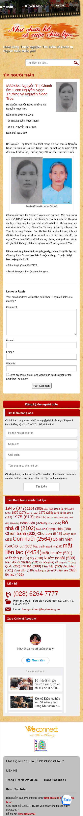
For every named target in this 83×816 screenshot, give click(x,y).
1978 (63, 517)
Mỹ (36, 558)
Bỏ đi (41, 529)
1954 (35, 508)
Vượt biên (24, 570)
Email (10, 352)
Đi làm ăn (65, 570)
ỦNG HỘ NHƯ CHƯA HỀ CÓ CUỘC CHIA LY (35, 761)
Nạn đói (15, 562)
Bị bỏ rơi (52, 523)
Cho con (49, 533)
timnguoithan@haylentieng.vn (41, 609)
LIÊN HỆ (11, 770)
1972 (46, 512)
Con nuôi (32, 539)
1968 (61, 508)
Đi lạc (14, 574)
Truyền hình (33, 6)
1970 (19, 512)
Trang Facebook (55, 779)
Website (10, 363)
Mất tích (17, 558)
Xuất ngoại (43, 570)
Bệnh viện (32, 523)
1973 (60, 512)
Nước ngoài (59, 558)
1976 (40, 517)
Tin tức (59, 5)
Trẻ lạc (31, 566)
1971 (32, 512)
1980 (14, 523)
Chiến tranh (21, 533)
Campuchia (58, 529)
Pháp (31, 562)
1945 (15, 508)
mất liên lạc (38, 549)
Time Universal (26, 814)
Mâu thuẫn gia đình (47, 546)
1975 (23, 516)
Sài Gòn (46, 562)
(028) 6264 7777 (35, 593)
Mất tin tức (57, 553)
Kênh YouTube (16, 789)
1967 (48, 509)
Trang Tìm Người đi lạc (22, 779)
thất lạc (61, 562)
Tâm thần (52, 566)
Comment (11, 307)
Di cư (23, 546)
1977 (52, 517)
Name (10, 340)
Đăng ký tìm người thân (41, 404)
